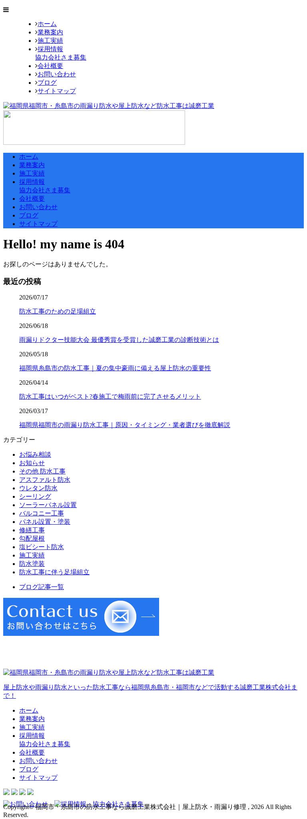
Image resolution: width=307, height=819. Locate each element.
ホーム (47, 23)
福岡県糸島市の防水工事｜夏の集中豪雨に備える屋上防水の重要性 (115, 368)
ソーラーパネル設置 (48, 504)
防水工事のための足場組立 (57, 311)
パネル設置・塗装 (44, 521)
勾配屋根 (32, 538)
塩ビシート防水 (41, 546)
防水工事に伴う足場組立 (54, 572)
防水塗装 (32, 563)
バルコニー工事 (41, 513)
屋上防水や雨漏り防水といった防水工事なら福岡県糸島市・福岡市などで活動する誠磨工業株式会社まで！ (150, 691)
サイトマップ (57, 91)
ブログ (47, 82)
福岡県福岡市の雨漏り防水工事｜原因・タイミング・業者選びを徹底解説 (124, 424)
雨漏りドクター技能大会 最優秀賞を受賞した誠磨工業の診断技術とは (119, 339)
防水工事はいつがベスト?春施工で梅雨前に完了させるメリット (110, 396)
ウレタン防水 (38, 488)
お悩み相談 (35, 454)
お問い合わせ (57, 74)
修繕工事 (32, 530)
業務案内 (50, 32)
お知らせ (32, 462)
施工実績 (50, 40)
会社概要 (50, 65)
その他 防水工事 (42, 471)
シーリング (35, 496)
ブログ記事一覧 (41, 586)
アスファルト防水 (44, 479)
